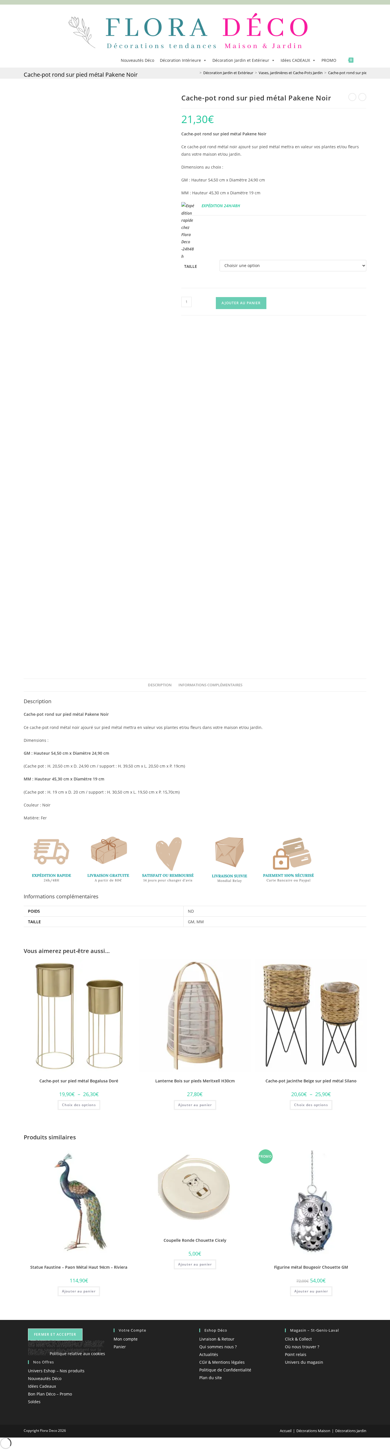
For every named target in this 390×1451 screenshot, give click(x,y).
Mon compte (126, 1339)
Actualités (208, 1354)
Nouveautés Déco (137, 60)
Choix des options (79, 1104)
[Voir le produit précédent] (352, 97)
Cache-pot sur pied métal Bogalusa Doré (78, 1081)
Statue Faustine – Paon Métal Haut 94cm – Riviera (78, 1267)
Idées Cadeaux (42, 1386)
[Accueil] (196, 72)
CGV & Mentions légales (222, 1362)
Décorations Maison (313, 1430)
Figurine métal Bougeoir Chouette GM (311, 1267)
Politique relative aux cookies (77, 1353)
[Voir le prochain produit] (362, 97)
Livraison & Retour (216, 1339)
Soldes (34, 1401)
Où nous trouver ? (302, 1346)
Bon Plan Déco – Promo (50, 1394)
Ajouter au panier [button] (195, 1104)
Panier (120, 1346)
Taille (190, 266)
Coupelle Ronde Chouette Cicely (195, 1240)
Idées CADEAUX (295, 60)
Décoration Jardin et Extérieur (240, 60)
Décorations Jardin (350, 1430)
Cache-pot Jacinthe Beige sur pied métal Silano (311, 1081)
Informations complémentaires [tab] (210, 685)
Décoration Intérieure (180, 60)
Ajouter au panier (241, 303)
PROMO (328, 60)
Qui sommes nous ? (218, 1346)
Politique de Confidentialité (225, 1370)
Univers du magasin (304, 1362)
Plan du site (210, 1377)
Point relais (295, 1354)
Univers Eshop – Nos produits (56, 1370)
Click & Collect (298, 1339)
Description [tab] (160, 685)
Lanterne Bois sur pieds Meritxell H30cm (195, 1081)
